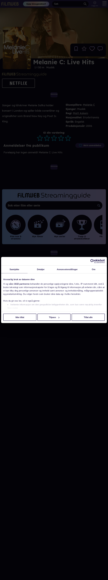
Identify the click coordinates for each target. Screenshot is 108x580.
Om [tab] (93, 269)
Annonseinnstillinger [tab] (67, 269)
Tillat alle (88, 317)
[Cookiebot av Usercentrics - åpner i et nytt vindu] (92, 261)
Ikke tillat (19, 317)
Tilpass (52, 317)
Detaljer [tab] (41, 269)
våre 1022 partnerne (19, 284)
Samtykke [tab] (14, 269)
